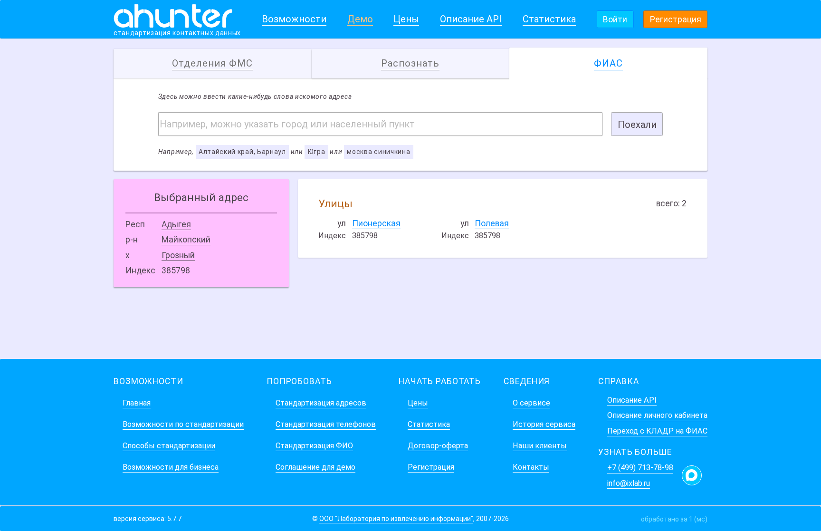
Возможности (294, 19)
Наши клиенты (540, 445)
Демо (360, 19)
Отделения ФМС (212, 63)
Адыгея (176, 224)
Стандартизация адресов (321, 402)
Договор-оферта (438, 445)
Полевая (492, 223)
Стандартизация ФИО (314, 445)
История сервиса (544, 424)
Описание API (471, 19)
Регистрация (675, 19)
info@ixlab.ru (628, 483)
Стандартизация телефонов (326, 424)
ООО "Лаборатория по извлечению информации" (396, 518)
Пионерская (376, 223)
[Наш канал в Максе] (692, 475)
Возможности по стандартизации (183, 424)
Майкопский (186, 239)
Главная (137, 402)
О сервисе (531, 402)
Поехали (637, 124)
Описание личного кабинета (657, 415)
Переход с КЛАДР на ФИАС (657, 430)
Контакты (531, 467)
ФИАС (608, 63)
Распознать (410, 63)
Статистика (549, 19)
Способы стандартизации (169, 445)
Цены (406, 19)
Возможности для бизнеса (171, 467)
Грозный (178, 255)
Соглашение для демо (315, 467)
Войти (615, 19)
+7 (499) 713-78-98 (640, 467)
